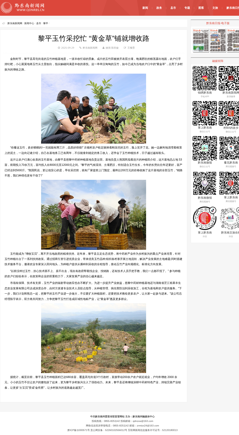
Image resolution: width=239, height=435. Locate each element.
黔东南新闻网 (15, 23)
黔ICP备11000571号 (79, 430)
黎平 (45, 23)
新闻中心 (29, 23)
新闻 (145, 7)
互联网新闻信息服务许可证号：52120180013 (153, 430)
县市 (173, 7)
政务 (159, 7)
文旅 (215, 7)
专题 (187, 7)
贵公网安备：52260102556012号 (108, 430)
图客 (201, 7)
